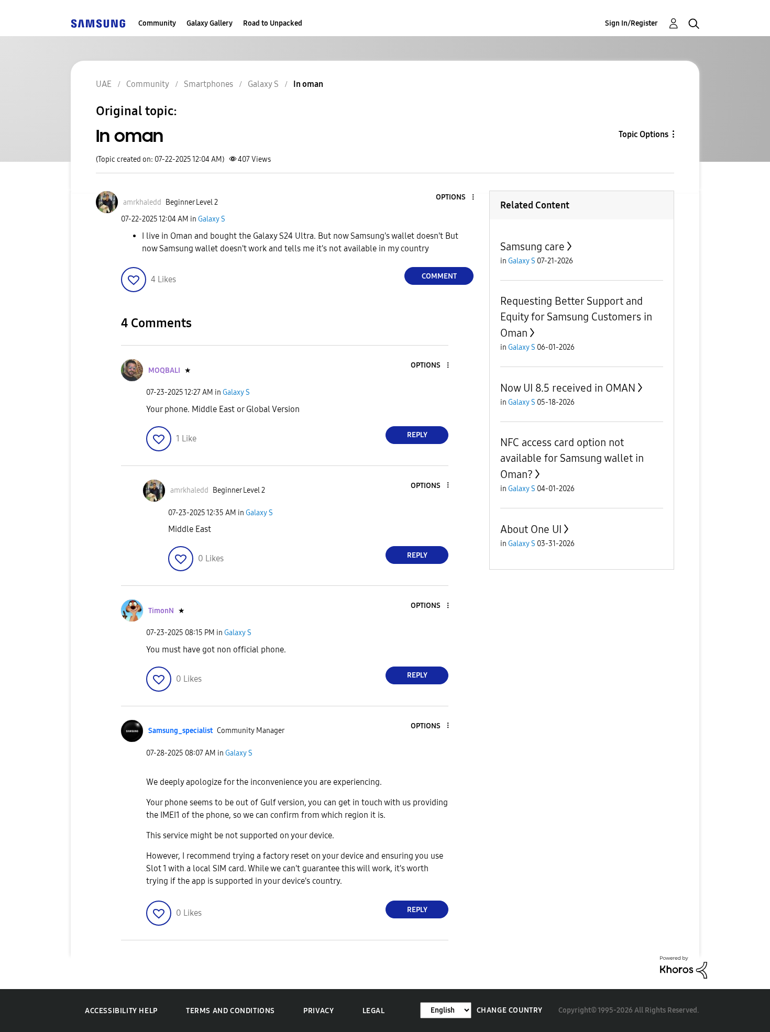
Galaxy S (211, 219)
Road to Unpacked (272, 23)
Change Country (510, 1010)
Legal (373, 1010)
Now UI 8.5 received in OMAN (567, 388)
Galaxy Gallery (209, 23)
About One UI (531, 529)
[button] (455, 198)
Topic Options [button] (643, 134)
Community (157, 23)
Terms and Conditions (230, 1010)
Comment (439, 276)
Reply (417, 434)
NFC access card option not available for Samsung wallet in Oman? (572, 458)
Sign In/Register (631, 23)
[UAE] (98, 23)
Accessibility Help (121, 1010)
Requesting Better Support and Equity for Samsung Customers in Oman (576, 317)
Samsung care (532, 246)
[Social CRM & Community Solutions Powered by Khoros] (683, 967)
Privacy (318, 1010)
